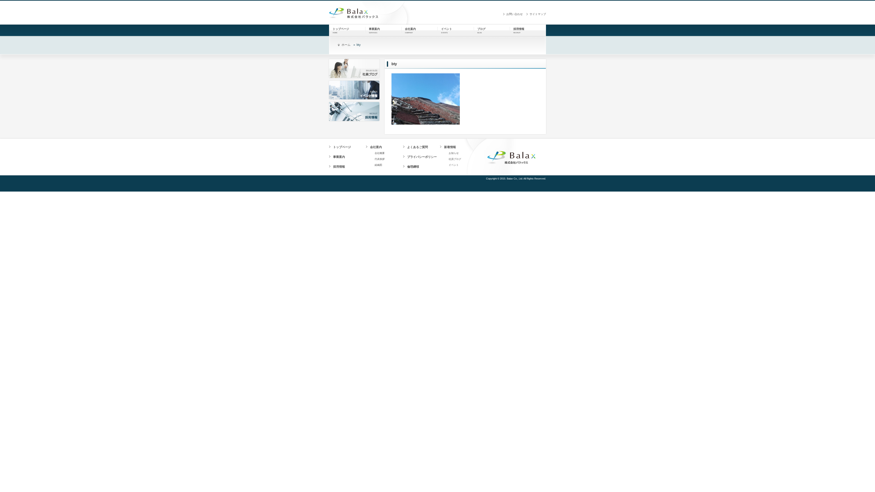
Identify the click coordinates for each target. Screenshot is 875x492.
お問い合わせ (514, 14)
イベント (454, 165)
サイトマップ (538, 14)
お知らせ (454, 153)
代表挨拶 (380, 159)
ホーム (346, 44)
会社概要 (380, 153)
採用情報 (339, 166)
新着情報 (450, 147)
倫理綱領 (413, 166)
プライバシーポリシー (422, 157)
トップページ (342, 147)
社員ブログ (455, 159)
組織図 (378, 165)
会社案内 (376, 147)
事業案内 (339, 157)
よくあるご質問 (417, 147)
